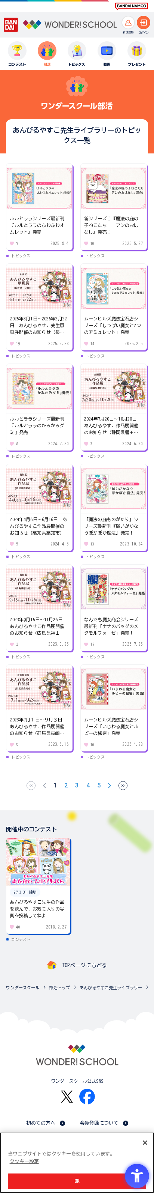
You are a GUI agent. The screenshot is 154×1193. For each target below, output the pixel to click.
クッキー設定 (24, 1161)
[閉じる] (145, 1142)
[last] (122, 785)
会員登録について (99, 1123)
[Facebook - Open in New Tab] (87, 1096)
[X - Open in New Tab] (67, 1097)
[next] (109, 786)
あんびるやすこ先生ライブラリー (111, 988)
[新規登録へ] (128, 22)
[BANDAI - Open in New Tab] (11, 25)
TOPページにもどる (84, 965)
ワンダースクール (22, 988)
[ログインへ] (143, 22)
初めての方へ (41, 1123)
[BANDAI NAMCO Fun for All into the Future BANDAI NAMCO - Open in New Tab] (131, 6)
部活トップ (59, 988)
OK (77, 1181)
